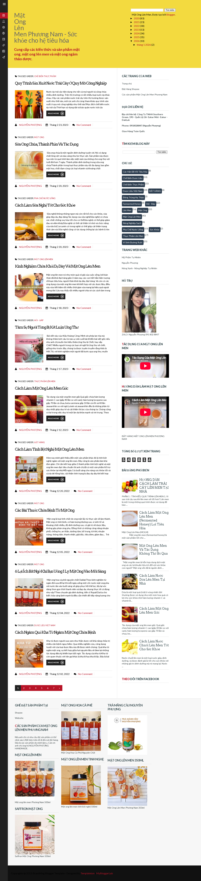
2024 (137, 33)
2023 (137, 29)
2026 (137, 40)
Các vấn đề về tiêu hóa (135, 171)
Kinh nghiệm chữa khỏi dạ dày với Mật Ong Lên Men (57, 266)
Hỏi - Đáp (38, 320)
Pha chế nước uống (44, 198)
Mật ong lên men (43, 259)
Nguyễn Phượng (30, 124)
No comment (83, 124)
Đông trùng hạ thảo (133, 197)
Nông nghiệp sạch (132, 223)
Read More (53, 113)
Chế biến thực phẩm (45, 76)
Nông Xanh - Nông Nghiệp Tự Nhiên (139, 268)
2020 (137, 18)
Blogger (170, 14)
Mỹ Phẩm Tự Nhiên (131, 257)
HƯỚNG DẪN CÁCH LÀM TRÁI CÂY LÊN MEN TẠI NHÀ (154, 485)
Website (19, 718)
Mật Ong (39, 137)
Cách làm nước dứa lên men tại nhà (152, 579)
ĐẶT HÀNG (39, 442)
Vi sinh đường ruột (132, 242)
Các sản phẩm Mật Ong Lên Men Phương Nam (144, 94)
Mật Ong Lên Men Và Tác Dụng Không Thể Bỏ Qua (153, 549)
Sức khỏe (154, 229)
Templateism (88, 873)
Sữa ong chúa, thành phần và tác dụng (46, 144)
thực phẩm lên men (44, 381)
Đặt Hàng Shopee (130, 89)
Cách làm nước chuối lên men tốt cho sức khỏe (154, 645)
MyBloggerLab (104, 873)
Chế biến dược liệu (132, 178)
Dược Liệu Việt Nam (44, 625)
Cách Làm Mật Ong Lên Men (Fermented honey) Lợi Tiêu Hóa (154, 520)
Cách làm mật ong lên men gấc (41, 388)
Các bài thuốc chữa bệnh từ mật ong (44, 510)
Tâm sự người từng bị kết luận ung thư (46, 327)
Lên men (127, 210)
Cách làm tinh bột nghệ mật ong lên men (49, 449)
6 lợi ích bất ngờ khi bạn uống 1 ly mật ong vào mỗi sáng (60, 571)
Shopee (18, 712)
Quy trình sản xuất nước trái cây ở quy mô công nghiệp (61, 83)
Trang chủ (127, 83)
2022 (137, 25)
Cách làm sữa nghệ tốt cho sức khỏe (45, 205)
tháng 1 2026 (144, 44)
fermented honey (132, 203)
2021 (137, 22)
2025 (137, 37)
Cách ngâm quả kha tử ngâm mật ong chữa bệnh (55, 632)
